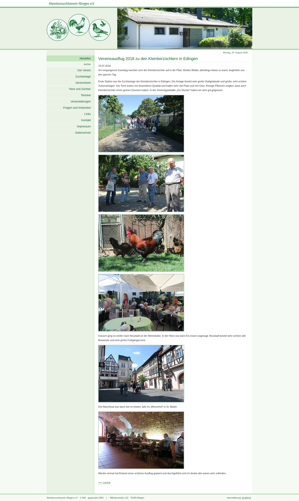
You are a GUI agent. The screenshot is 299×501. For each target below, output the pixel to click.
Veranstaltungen (81, 101)
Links (87, 114)
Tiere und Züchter (80, 89)
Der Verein (84, 70)
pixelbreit (246, 497)
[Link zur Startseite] (72, 4)
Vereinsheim (83, 82)
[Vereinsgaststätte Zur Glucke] (141, 302)
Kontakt (86, 120)
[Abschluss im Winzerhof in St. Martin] (141, 440)
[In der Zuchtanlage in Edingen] (141, 123)
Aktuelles (85, 58)
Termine (86, 95)
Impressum (84, 126)
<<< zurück (104, 482)
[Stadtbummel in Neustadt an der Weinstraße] (141, 373)
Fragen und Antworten (77, 107)
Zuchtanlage (83, 76)
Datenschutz (83, 132)
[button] (294, 496)
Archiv (87, 64)
